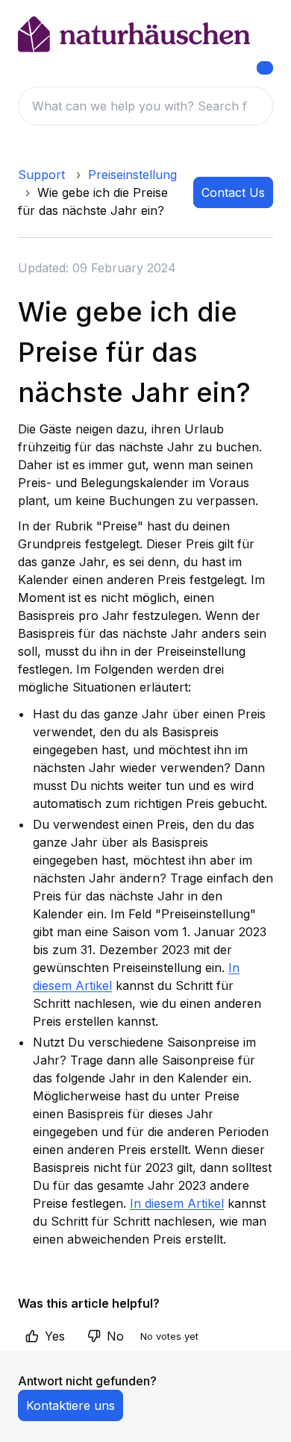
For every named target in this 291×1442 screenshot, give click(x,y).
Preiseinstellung (132, 174)
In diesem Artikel (177, 1203)
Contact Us (233, 192)
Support (41, 174)
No (115, 1336)
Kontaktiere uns (70, 1405)
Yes (55, 1336)
